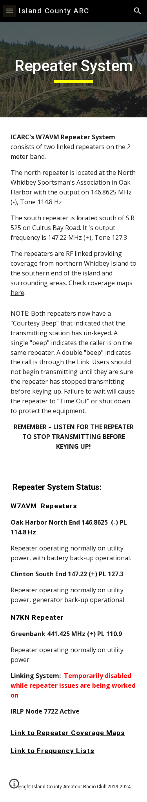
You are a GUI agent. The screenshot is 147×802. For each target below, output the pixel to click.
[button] (9, 11)
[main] (73, 69)
